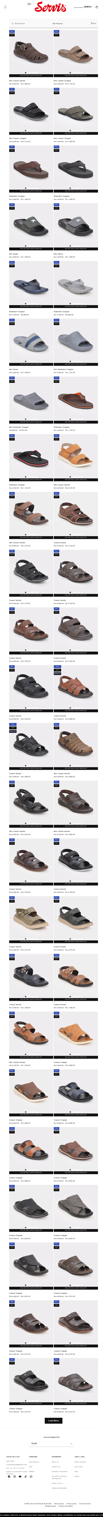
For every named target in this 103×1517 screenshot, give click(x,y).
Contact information (66, 1506)
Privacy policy (72, 1503)
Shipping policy (50, 1506)
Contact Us (56, 1467)
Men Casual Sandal (17, 81)
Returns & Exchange (59, 1471)
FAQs (76, 1471)
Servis (33, 1503)
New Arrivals (34, 1462)
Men (30, 1467)
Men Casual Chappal (62, 81)
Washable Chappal (17, 196)
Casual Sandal (60, 543)
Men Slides (13, 254)
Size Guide (78, 1467)
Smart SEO (48, 1503)
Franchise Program (59, 1488)
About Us (55, 1462)
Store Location (80, 1462)
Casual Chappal (60, 1062)
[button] (5, 7)
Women (31, 1471)
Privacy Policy (57, 1483)
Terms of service (85, 1503)
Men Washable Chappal (63, 369)
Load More (53, 1421)
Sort (94, 23)
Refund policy (59, 1503)
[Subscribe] (71, 1444)
